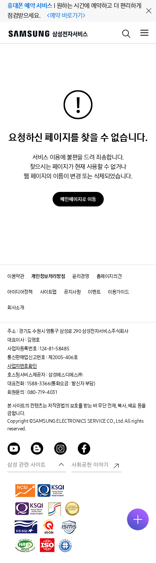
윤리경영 (80, 276)
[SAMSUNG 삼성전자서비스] (47, 35)
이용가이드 (118, 292)
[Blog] (37, 450)
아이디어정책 (20, 292)
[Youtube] (13, 450)
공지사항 (72, 292)
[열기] (138, 519)
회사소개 (15, 308)
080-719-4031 (42, 392)
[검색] (126, 33)
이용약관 (15, 276)
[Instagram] (60, 450)
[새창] (25, 490)
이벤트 (94, 292)
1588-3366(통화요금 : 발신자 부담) (61, 384)
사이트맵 (48, 292)
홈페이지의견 (109, 276)
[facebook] (84, 450)
